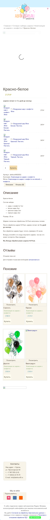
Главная (7, 26)
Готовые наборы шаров (23, 26)
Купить (13, 168)
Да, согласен (35, 517)
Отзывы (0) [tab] (20, 185)
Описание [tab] (9, 185)
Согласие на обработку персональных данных (28, 513)
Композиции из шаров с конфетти (23, 177)
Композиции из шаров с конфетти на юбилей (24, 179)
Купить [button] (7, 321)
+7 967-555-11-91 (13, 472)
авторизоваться (34, 260)
